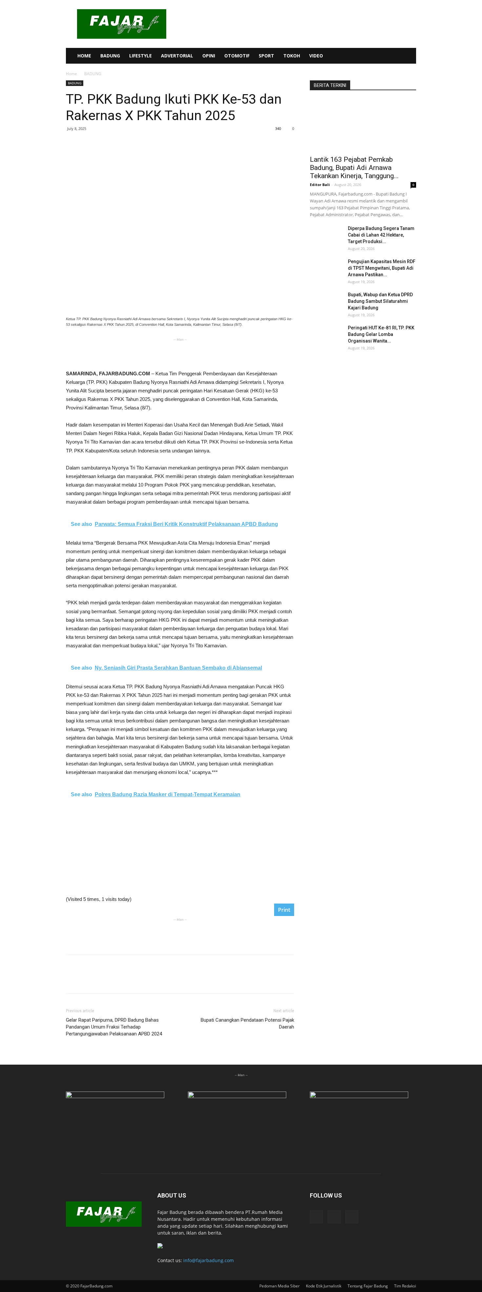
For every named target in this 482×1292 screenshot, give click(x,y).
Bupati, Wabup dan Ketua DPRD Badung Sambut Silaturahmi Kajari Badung (380, 301)
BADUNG (110, 55)
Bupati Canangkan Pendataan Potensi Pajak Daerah (247, 1023)
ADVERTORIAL (177, 55)
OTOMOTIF (237, 55)
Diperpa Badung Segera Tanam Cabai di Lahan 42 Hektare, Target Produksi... (381, 235)
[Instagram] (383, 56)
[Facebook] (371, 56)
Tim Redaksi (405, 1286)
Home (71, 73)
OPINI (208, 55)
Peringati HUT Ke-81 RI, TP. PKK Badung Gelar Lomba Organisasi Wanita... (381, 334)
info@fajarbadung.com (208, 1260)
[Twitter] (394, 56)
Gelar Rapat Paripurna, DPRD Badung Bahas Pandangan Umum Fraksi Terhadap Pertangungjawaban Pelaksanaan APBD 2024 (114, 1027)
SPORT (266, 55)
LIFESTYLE (140, 55)
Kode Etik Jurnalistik (323, 1286)
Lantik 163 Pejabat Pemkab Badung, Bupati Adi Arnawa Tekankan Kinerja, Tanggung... (354, 168)
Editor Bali (320, 184)
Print (284, 909)
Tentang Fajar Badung (368, 1286)
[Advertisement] (180, 353)
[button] (408, 56)
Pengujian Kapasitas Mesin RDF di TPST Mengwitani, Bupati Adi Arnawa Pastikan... (381, 268)
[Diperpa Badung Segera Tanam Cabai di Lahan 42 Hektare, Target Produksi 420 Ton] (326, 236)
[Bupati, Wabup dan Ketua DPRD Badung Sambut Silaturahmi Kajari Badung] (326, 302)
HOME (84, 55)
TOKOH (291, 55)
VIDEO (316, 55)
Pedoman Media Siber (279, 1286)
